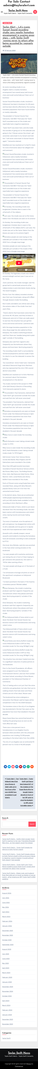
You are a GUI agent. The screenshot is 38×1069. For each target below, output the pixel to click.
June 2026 (6, 902)
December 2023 (7, 1019)
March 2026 (6, 916)
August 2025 (6, 949)
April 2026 (5, 912)
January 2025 (7, 982)
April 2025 (5, 968)
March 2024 (6, 1005)
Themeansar (19, 1066)
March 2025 (6, 973)
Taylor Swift (7, 23)
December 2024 (7, 987)
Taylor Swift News (18, 10)
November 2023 (7, 1024)
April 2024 (5, 1001)
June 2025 (6, 959)
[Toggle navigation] (2, 12)
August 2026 (6, 893)
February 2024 (7, 1010)
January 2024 (7, 1015)
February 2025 (7, 977)
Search (5, 818)
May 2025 (5, 963)
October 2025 (6, 940)
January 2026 (7, 926)
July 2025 (5, 954)
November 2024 (7, 991)
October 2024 (7, 996)
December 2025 (7, 930)
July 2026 (5, 898)
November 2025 (7, 935)
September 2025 (8, 945)
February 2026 (7, 921)
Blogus (29, 1064)
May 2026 (5, 907)
